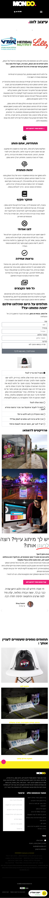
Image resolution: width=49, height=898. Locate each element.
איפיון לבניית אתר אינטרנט (14, 810)
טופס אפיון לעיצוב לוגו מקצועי (13, 805)
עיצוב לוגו (24, 686)
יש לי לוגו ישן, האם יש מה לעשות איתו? (26, 424)
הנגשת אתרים (18, 819)
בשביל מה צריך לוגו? (34, 373)
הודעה (44, 341)
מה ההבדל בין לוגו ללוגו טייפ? (30, 414)
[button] (41, 12)
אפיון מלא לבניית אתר (16, 800)
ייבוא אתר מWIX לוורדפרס (38, 812)
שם (45, 321)
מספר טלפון (42, 335)
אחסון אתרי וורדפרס (16, 824)
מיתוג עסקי (43, 820)
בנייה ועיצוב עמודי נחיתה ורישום (37, 798)
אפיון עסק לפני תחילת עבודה (13, 814)
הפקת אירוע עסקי (24, 758)
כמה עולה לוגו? (36, 402)
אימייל (44, 328)
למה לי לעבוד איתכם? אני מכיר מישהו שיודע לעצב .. (25, 408)
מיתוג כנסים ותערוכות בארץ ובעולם (24, 722)
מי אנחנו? (19, 829)
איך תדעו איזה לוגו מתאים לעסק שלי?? (26, 419)
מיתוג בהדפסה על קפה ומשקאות (36, 815)
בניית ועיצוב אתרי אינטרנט (38, 801)
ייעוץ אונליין (35, 892)
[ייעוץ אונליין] (44, 893)
